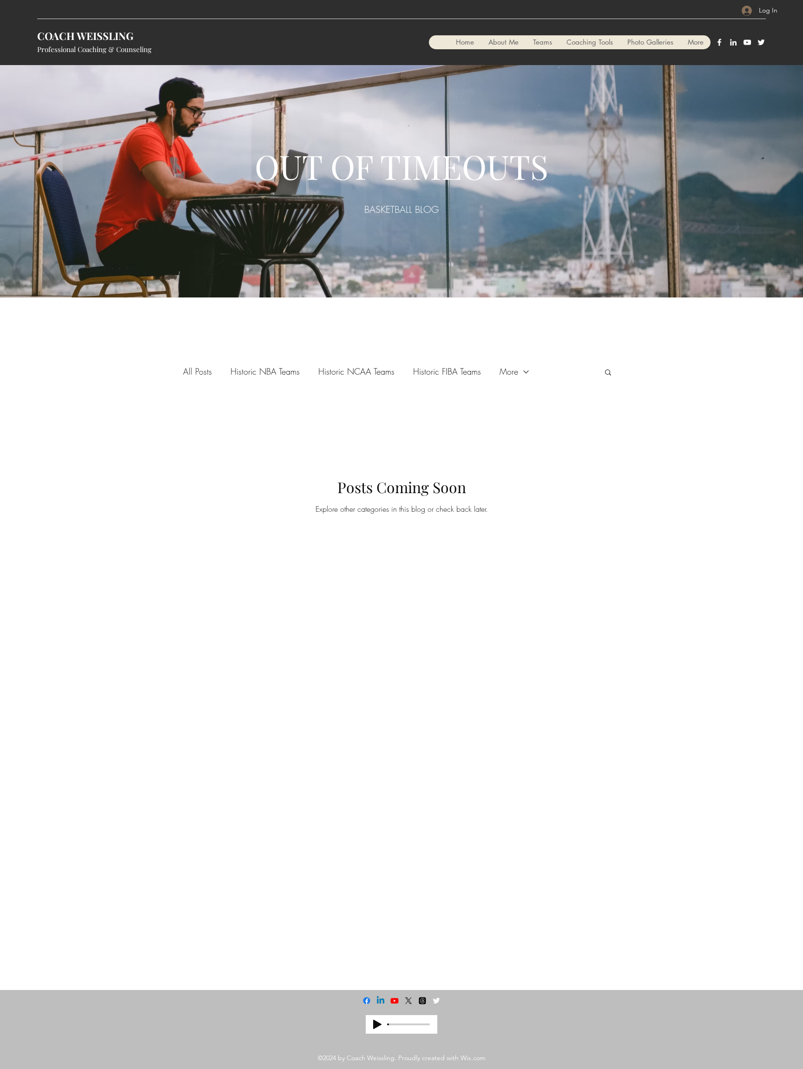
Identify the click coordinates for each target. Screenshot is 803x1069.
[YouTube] (747, 42)
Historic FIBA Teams (447, 371)
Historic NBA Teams (265, 371)
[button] (608, 373)
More (509, 371)
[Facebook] (719, 42)
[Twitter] (761, 42)
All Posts (197, 371)
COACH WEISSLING (85, 36)
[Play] (377, 1024)
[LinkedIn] (733, 42)
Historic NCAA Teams (356, 371)
